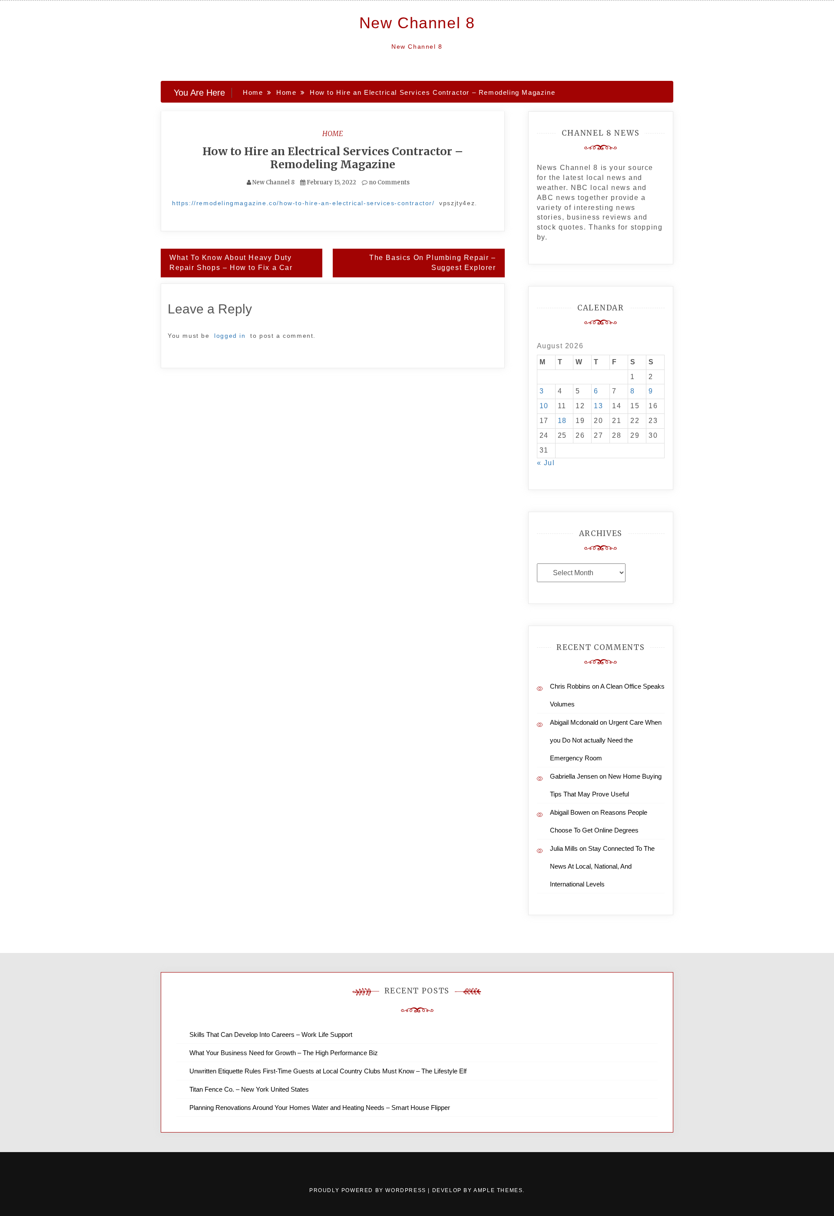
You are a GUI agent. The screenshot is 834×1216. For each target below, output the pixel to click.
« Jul (546, 462)
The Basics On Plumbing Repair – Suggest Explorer (432, 262)
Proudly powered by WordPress (368, 1190)
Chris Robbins (570, 686)
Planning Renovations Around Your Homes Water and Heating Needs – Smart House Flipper (319, 1107)
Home (332, 133)
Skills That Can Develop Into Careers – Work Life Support (270, 1034)
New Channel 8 (417, 23)
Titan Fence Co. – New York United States (249, 1089)
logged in (229, 335)
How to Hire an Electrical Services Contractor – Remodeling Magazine (332, 157)
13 (598, 406)
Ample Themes (498, 1190)
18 (562, 420)
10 (544, 406)
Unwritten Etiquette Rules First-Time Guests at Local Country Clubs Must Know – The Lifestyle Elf (328, 1071)
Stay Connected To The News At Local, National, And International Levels (602, 866)
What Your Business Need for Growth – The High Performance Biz (283, 1052)
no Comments (388, 182)
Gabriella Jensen (574, 776)
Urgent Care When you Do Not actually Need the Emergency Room (606, 740)
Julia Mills (564, 848)
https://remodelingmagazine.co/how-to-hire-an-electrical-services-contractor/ (303, 203)
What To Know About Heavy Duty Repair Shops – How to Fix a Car (231, 262)
